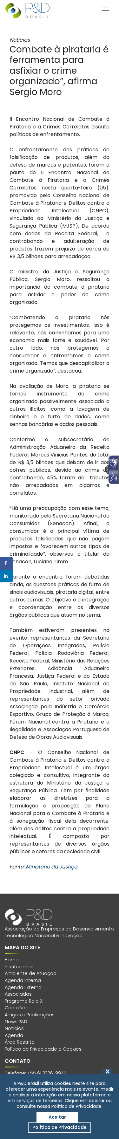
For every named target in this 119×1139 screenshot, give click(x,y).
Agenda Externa (23, 987)
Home (12, 960)
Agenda (14, 1035)
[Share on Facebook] (6, 563)
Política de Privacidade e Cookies (43, 1049)
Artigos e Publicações (30, 1015)
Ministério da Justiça (51, 866)
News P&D (16, 1022)
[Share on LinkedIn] (6, 576)
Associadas (18, 994)
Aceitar (57, 1117)
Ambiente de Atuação (30, 973)
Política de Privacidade (59, 1127)
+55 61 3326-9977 (46, 1073)
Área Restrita (20, 1042)
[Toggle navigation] (105, 10)
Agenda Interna (23, 980)
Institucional (19, 967)
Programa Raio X (24, 1001)
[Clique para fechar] (107, 1071)
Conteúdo (17, 1008)
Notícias (14, 1028)
